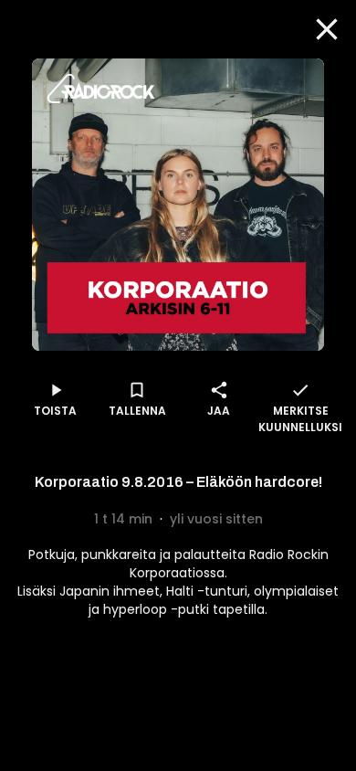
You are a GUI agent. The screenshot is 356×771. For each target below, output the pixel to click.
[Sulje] (327, 29)
